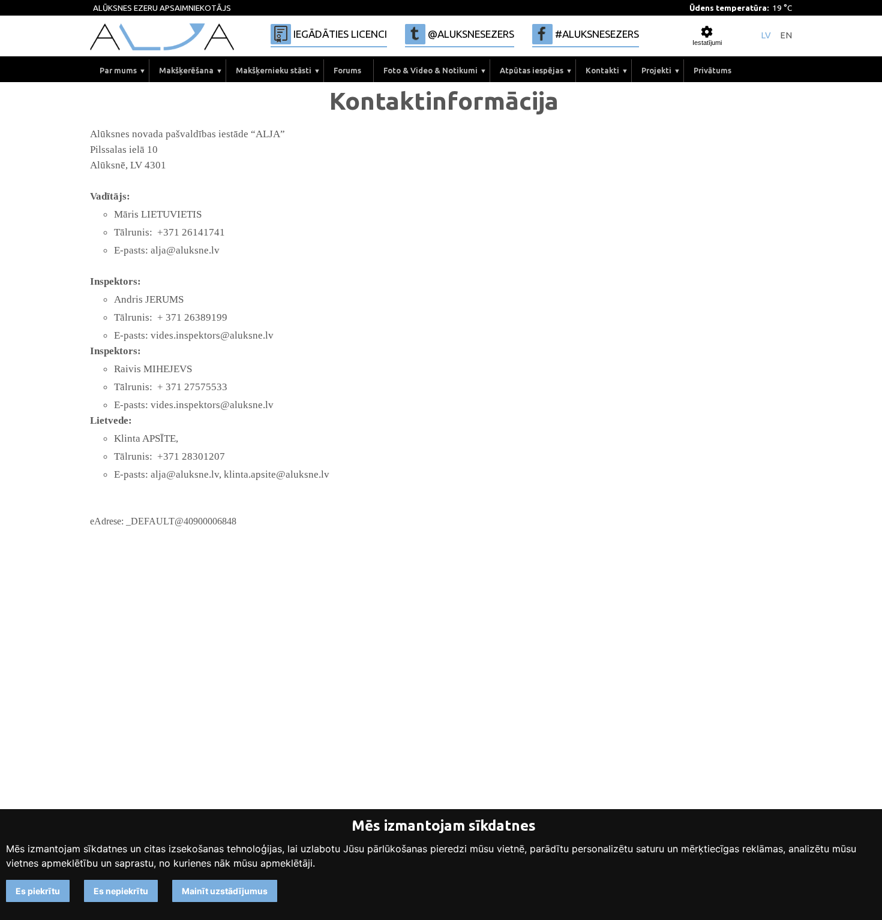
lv (766, 35)
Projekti (656, 70)
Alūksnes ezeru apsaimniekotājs (162, 8)
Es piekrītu (38, 891)
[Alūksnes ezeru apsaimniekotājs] (162, 36)
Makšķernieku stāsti (273, 70)
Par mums (118, 70)
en (786, 35)
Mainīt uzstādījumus (225, 891)
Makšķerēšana (186, 70)
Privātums (712, 70)
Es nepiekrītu (121, 891)
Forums (347, 70)
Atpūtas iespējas (531, 70)
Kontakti (602, 70)
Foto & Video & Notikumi (430, 70)
